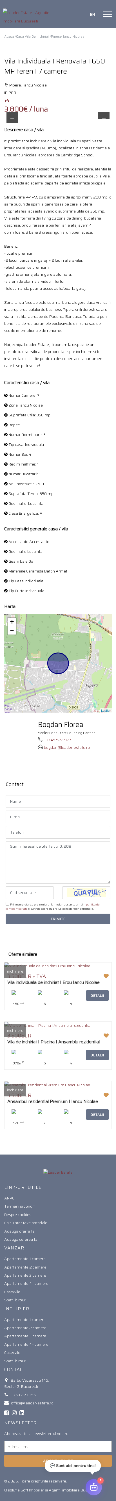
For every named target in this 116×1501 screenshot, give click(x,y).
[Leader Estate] (58, 1172)
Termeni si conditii (20, 1206)
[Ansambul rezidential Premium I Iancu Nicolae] (47, 1085)
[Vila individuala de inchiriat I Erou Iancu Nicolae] (47, 966)
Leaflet (105, 710)
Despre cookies (17, 1215)
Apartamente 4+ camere (26, 1283)
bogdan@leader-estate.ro (67, 747)
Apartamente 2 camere (25, 1267)
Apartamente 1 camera (25, 1259)
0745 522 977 (58, 740)
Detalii (97, 995)
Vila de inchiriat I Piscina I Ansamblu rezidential (53, 1041)
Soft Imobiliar (32, 1490)
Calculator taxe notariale (25, 1223)
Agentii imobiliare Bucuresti (73, 1490)
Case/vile (12, 1292)
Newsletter (20, 1422)
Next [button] (104, 117)
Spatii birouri (15, 1300)
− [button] (12, 630)
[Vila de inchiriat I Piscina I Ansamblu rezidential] (48, 1025)
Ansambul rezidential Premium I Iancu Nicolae (52, 1101)
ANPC (9, 1198)
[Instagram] (14, 1412)
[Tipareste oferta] (6, 100)
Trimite (58, 918)
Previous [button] (12, 117)
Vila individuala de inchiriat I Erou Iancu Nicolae (53, 982)
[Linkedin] (21, 1412)
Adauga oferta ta (19, 1231)
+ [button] (12, 621)
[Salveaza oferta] (106, 976)
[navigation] (107, 14)
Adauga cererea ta (20, 1239)
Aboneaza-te (58, 1461)
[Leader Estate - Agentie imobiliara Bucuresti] (29, 14)
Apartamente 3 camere (25, 1275)
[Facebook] (6, 1412)
